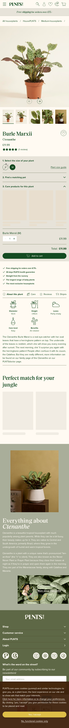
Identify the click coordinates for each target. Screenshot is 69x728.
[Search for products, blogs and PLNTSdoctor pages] (37, 4)
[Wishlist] (50, 4)
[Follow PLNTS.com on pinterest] (45, 655)
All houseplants (10, 21)
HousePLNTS (29, 21)
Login (6, 645)
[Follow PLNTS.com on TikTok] (63, 655)
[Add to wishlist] (63, 133)
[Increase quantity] (14, 239)
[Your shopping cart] (63, 4)
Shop (6, 626)
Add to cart (37, 255)
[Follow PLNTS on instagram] (6, 655)
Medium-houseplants (51, 21)
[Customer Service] (57, 3)
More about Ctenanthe (49, 590)
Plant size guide (58, 167)
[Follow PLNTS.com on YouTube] (54, 655)
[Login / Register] (44, 4)
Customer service (13, 633)
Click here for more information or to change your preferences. (34, 699)
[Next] (39, 101)
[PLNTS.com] (16, 4)
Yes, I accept (34, 714)
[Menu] (4, 4)
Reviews (48, 294)
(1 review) (22, 149)
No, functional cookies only (34, 721)
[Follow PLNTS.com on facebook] (36, 655)
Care (33, 294)
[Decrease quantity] (5, 239)
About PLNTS (10, 639)
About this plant (15, 294)
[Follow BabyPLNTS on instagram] (15, 655)
